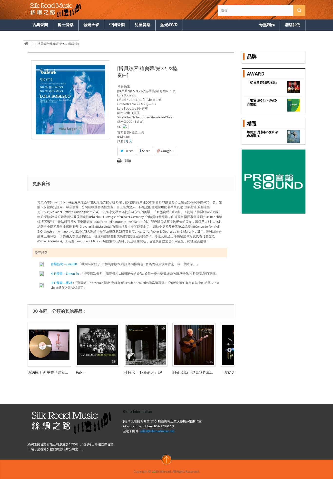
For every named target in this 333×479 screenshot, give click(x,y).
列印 (128, 161)
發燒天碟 (91, 25)
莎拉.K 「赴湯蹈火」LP (143, 372)
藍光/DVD (169, 25)
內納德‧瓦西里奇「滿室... (48, 372)
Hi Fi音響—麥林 (61, 283)
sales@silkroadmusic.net (157, 431)
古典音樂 (40, 25)
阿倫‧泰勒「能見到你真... (192, 372)
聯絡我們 (292, 25)
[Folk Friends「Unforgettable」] (97, 344)
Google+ (166, 151)
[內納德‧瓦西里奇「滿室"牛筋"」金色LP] (49, 344)
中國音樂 (117, 25)
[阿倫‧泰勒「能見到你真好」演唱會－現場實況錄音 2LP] (194, 344)
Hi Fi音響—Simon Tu (65, 273)
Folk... (81, 372)
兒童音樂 (142, 25)
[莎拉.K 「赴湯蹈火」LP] (145, 344)
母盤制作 (267, 25)
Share (145, 151)
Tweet (128, 151)
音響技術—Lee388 (64, 264)
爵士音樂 (66, 25)
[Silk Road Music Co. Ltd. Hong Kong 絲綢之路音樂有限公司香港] (71, 9)
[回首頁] (26, 44)
